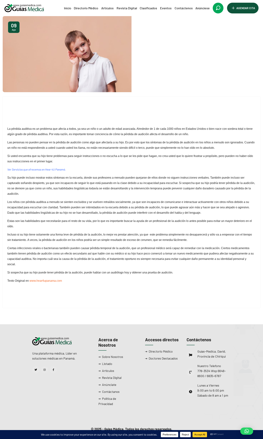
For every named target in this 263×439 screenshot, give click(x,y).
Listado (107, 364)
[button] (246, 431)
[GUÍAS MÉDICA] (24, 8)
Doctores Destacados (163, 358)
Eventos (166, 8)
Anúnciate (109, 385)
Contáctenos (184, 8)
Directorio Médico (86, 8)
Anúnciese (202, 8)
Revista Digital (127, 8)
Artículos (107, 8)
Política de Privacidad (107, 401)
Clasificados (148, 8)
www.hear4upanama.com (46, 280)
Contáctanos (111, 392)
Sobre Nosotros (112, 357)
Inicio (67, 8)
